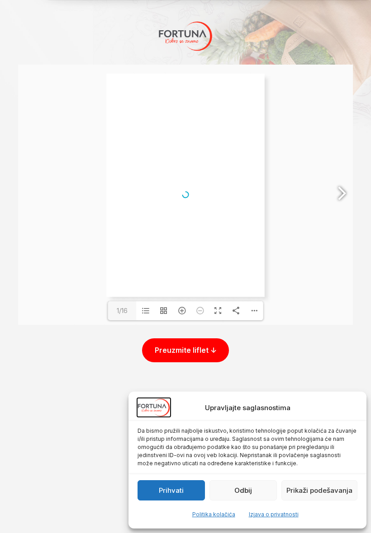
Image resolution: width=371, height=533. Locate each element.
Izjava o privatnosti (274, 514)
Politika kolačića (213, 514)
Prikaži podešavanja (319, 490)
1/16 (122, 310)
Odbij (243, 490)
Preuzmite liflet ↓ (186, 350)
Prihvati (171, 490)
